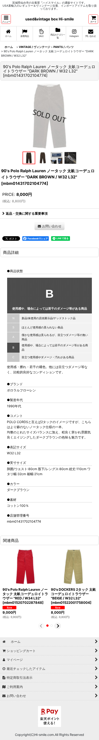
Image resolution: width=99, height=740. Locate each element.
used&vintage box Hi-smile (49, 19)
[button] (6, 19)
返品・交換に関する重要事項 (27, 213)
